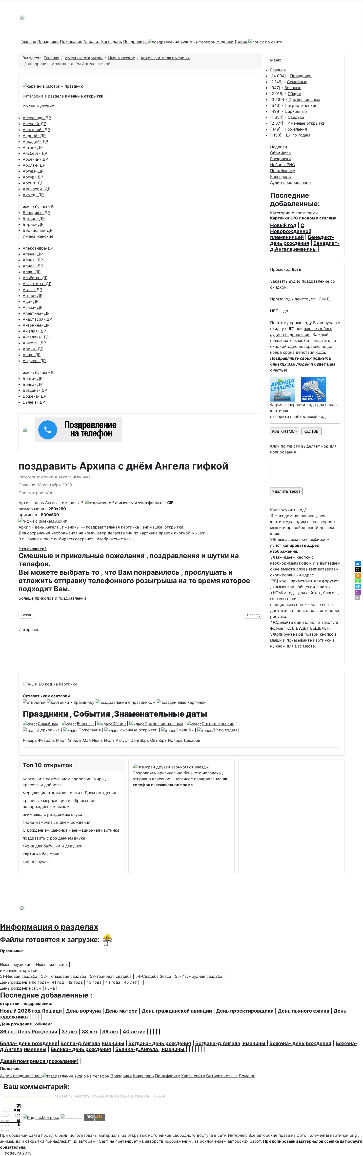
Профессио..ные (304, 99)
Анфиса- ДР (34, 360)
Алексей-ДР (34, 123)
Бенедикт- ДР (36, 212)
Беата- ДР (32, 378)
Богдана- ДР (35, 390)
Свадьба (296, 117)
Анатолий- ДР (36, 129)
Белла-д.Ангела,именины (92, 1043)
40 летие (134, 1032)
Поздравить (135, 41)
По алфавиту (282, 170)
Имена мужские (38, 105)
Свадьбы (185, 729)
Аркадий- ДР (35, 141)
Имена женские (38, 236)
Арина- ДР (33, 348)
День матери (121, 1011)
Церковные (296, 111)
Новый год (283, 225)
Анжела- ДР (34, 342)
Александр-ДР (37, 117)
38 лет (90, 1032)
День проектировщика (245, 1011)
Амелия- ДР (34, 331)
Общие (294, 93)
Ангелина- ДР (36, 336)
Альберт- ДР (35, 153)
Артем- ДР (33, 171)
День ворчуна (83, 1011)
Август (122, 740)
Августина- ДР (37, 283)
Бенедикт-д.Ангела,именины (305, 246)
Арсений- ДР (35, 159)
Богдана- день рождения (159, 1043)
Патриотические (301, 105)
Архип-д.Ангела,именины (65, 476)
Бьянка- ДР (34, 402)
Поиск (241, 41)
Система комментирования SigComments (28, 1096)
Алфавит (91, 41)
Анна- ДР (31, 354)
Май (87, 740)
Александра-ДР (38, 248)
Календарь (111, 41)
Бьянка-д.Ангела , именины (150, 1049)
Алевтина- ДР (36, 313)
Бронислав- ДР (37, 230)
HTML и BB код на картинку (50, 684)
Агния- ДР (32, 295)
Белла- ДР (33, 384)
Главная (28, 41)
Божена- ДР (34, 396)
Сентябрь (139, 740)
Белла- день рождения (29, 1043)
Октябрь (158, 740)
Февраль (46, 740)
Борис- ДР (33, 224)
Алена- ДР (33, 254)
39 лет (110, 1032)
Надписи (225, 41)
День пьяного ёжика (303, 1011)
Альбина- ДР (35, 277)
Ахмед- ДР (33, 194)
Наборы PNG (282, 164)
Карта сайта (193, 1075)
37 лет (69, 1032)
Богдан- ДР (34, 218)
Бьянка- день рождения (81, 1049)
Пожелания (71, 41)
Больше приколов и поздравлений (52, 598)
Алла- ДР (31, 271)
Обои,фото (280, 152)
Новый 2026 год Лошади (31, 1011)
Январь (30, 740)
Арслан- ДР (34, 165)
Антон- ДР (33, 147)
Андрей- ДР (34, 135)
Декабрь (192, 740)
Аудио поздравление (291, 182)
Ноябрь (175, 740)
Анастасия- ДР (37, 319)
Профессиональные (163, 723)
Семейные (297, 81)
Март (61, 740)
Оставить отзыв (222, 1075)
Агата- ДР (32, 289)
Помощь (247, 1075)
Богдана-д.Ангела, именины (230, 1043)
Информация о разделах (49, 927)
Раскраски (280, 158)
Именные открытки (306, 123)
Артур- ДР (33, 177)
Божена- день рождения (300, 1043)
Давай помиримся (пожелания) (39, 1061)
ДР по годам (298, 135)
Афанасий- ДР (36, 188)
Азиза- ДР (32, 307)
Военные (292, 87)
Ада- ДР (31, 301)
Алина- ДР (33, 259)
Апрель (74, 740)
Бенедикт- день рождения (302, 240)
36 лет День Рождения (28, 1032)
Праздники (48, 41)
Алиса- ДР (33, 265)
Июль (109, 740)
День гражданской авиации (177, 1011)
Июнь (97, 740)
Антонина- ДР (36, 325)
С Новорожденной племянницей (290, 231)
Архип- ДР (33, 182)
